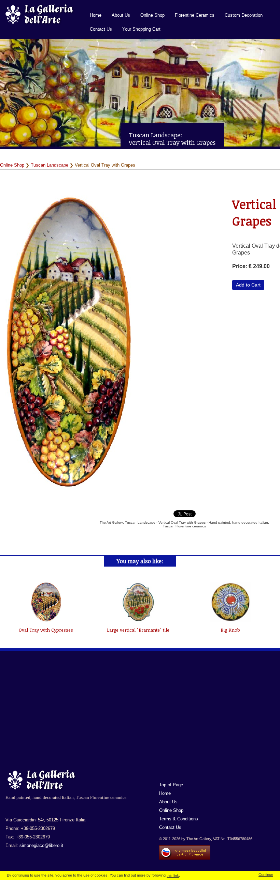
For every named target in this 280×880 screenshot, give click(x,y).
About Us (121, 15)
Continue (265, 875)
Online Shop (152, 15)
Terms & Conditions (178, 818)
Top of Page (171, 784)
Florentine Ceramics (194, 15)
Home (95, 15)
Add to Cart (248, 285)
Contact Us (101, 29)
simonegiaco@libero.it (41, 845)
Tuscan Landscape (49, 165)
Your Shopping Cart (141, 29)
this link (173, 876)
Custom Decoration (244, 15)
